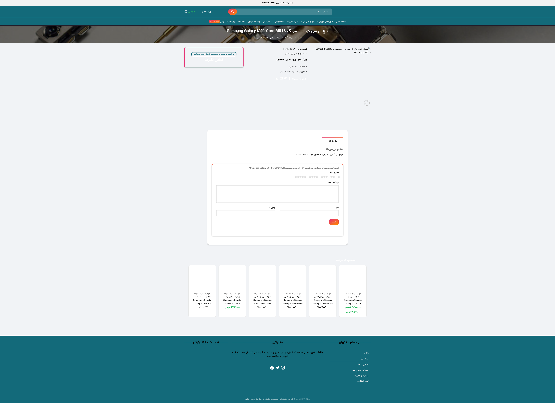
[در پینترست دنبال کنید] (272, 368)
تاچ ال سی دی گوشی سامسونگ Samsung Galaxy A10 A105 (232, 300)
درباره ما (365, 359)
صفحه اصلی (341, 21)
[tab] (332, 140)
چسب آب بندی (254, 21)
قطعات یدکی (279, 21)
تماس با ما (363, 364)
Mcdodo (242, 21)
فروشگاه (289, 38)
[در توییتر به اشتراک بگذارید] (285, 78)
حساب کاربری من (360, 370)
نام (336, 207)
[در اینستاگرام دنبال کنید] (283, 368)
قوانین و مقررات (361, 375)
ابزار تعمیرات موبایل (227, 21)
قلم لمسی (266, 21)
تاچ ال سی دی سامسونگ (266, 38)
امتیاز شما (334, 172)
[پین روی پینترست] (277, 78)
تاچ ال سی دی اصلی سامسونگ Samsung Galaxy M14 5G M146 (323, 300)
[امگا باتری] (358, 12)
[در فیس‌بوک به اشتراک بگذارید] (289, 78)
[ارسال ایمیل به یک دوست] (281, 78)
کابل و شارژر (293, 21)
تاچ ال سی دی (308, 21)
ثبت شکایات (363, 381)
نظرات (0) (332, 141)
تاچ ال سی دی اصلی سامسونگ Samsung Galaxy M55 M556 (262, 300)
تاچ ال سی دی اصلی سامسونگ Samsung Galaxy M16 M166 (202, 300)
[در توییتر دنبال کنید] (277, 368)
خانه (299, 38)
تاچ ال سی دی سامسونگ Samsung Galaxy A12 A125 (353, 300)
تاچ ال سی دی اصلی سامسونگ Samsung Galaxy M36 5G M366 (293, 300)
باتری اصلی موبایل (326, 21)
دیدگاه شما (333, 182)
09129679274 (268, 2)
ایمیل (272, 207)
